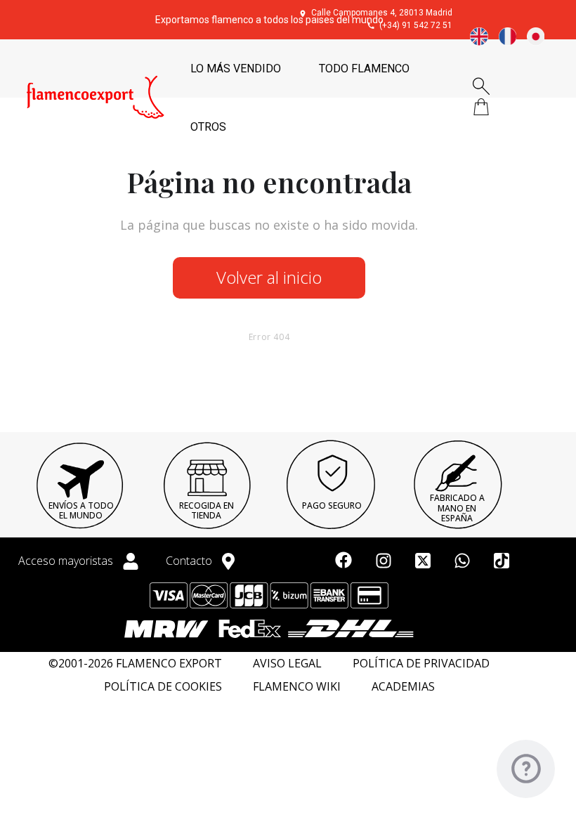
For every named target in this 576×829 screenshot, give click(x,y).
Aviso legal (287, 663)
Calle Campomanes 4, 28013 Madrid (381, 13)
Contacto (190, 560)
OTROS (208, 126)
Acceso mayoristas (67, 560)
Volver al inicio (269, 277)
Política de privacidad (421, 663)
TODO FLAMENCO (364, 68)
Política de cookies (163, 686)
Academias (403, 686)
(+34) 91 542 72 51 (415, 25)
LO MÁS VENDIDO (235, 68)
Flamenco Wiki (297, 686)
